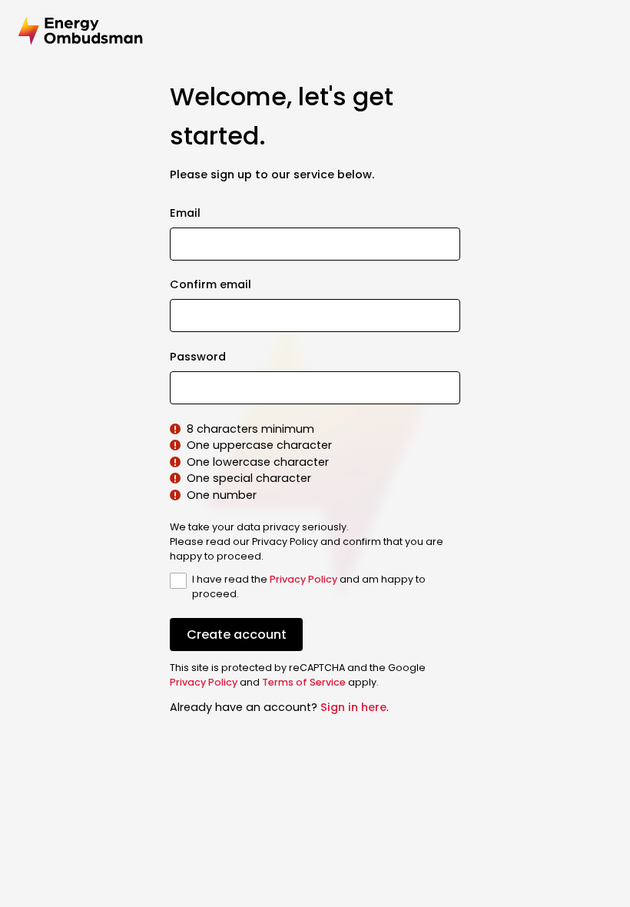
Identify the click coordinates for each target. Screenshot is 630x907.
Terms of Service (304, 682)
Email (185, 213)
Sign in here (353, 707)
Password (198, 356)
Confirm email (210, 284)
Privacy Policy (303, 579)
